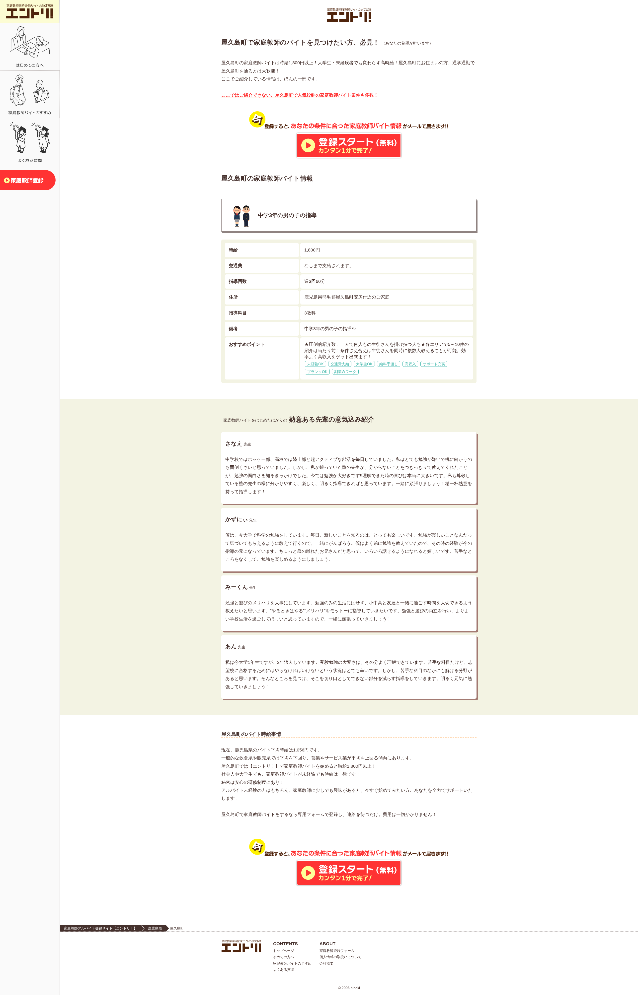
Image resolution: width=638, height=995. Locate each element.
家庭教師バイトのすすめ (292, 963)
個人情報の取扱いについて (340, 957)
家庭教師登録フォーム (336, 951)
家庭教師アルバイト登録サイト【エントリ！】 (100, 928)
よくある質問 (283, 970)
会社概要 (326, 963)
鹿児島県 (155, 928)
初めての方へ (283, 957)
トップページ (283, 951)
